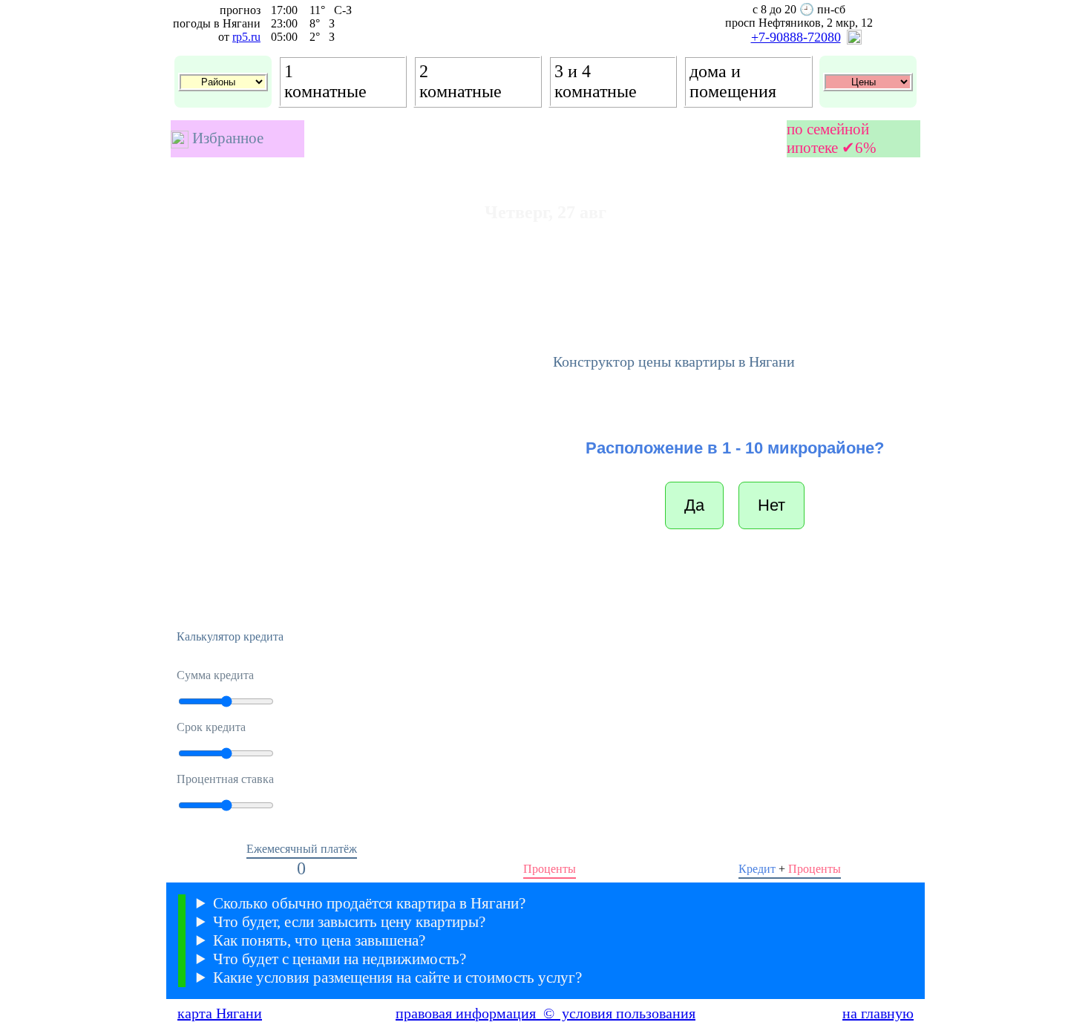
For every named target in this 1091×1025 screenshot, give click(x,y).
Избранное (226, 138)
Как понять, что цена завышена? (319, 940)
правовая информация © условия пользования (545, 1013)
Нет (771, 505)
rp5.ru (246, 36)
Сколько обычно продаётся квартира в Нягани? (369, 903)
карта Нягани (219, 1013)
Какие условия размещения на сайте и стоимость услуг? (397, 977)
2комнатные (460, 81)
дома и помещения (732, 81)
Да (694, 505)
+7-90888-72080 (796, 37)
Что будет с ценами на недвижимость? (339, 959)
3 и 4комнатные (595, 81)
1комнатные (325, 81)
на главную (878, 1013)
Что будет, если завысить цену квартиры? (349, 922)
